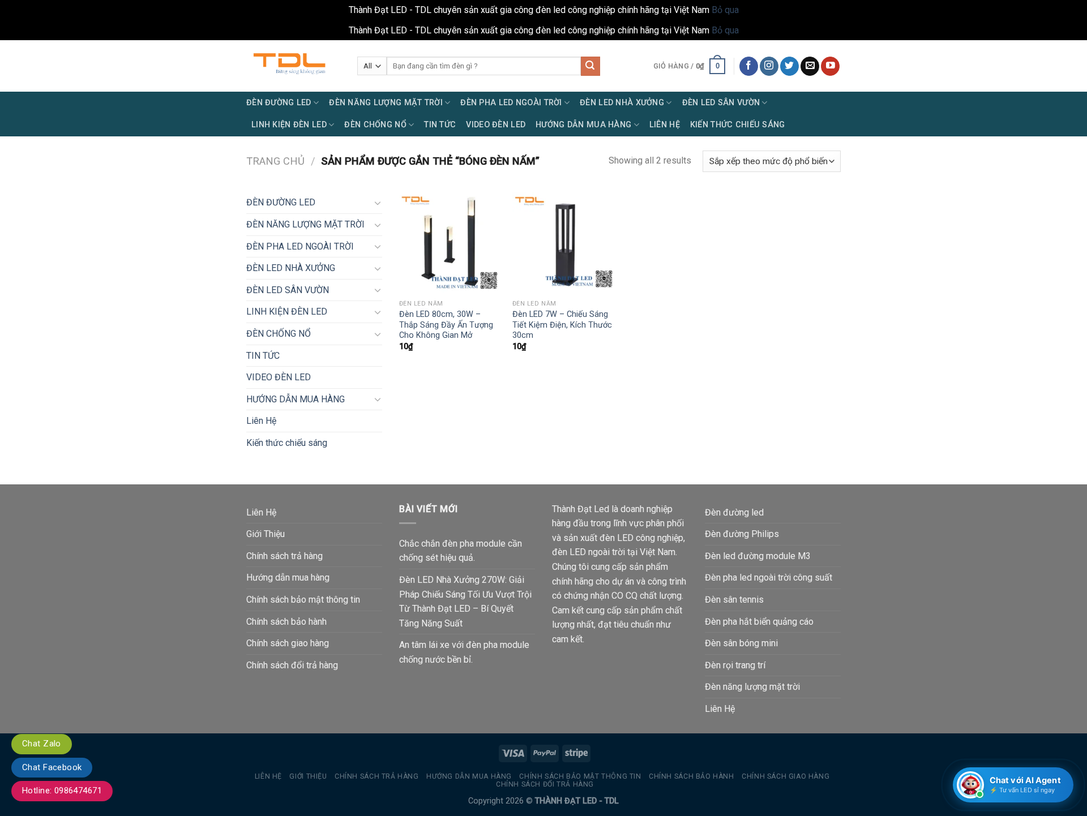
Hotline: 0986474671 (62, 790)
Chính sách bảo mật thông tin (303, 599)
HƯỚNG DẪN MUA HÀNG (583, 125)
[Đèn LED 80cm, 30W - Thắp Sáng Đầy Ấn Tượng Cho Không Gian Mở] (450, 243)
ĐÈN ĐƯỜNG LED (278, 103)
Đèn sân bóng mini (741, 643)
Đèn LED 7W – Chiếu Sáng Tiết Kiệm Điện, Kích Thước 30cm (562, 325)
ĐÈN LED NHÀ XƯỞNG (622, 103)
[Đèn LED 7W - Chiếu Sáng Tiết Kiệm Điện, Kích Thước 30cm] (563, 243)
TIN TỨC (440, 125)
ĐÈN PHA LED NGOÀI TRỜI (511, 103)
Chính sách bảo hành (286, 621)
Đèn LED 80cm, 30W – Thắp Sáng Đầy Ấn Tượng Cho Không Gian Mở (446, 325)
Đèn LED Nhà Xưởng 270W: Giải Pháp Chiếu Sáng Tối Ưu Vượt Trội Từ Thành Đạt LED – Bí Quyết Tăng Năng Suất (465, 601)
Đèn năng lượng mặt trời (752, 686)
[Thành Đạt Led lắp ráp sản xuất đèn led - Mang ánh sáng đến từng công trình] (293, 66)
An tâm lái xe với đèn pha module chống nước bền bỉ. (464, 652)
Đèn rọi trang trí (735, 665)
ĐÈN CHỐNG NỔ (375, 125)
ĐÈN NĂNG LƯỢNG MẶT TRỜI (386, 103)
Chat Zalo (41, 743)
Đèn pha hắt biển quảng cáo (759, 621)
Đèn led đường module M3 (758, 556)
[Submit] (590, 66)
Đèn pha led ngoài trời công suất (768, 577)
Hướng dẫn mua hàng (287, 577)
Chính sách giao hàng (287, 643)
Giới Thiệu (265, 534)
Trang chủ (275, 161)
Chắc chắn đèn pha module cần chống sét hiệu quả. (460, 551)
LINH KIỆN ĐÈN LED (289, 125)
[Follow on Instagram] (769, 66)
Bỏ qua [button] (725, 10)
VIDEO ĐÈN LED (495, 125)
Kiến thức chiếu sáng (737, 125)
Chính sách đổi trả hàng (292, 665)
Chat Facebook (52, 767)
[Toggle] (377, 202)
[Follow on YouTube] (830, 66)
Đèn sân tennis (734, 599)
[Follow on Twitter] (789, 66)
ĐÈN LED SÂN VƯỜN (721, 103)
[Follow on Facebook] (748, 66)
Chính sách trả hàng (284, 556)
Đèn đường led (734, 512)
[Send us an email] (810, 66)
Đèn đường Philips (742, 534)
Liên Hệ (664, 125)
